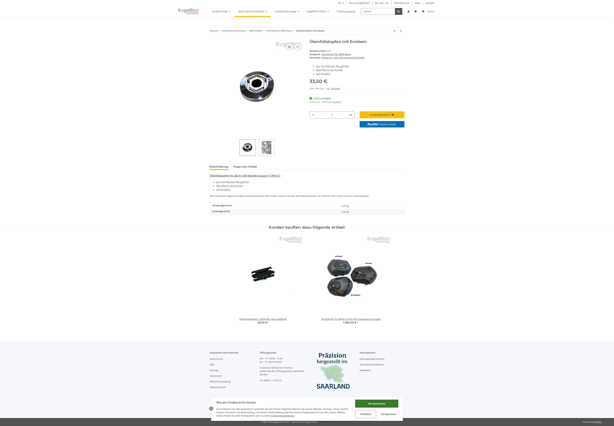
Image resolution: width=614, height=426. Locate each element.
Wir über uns (382, 2)
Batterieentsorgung (220, 381)
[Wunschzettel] (415, 11)
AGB (212, 364)
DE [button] (339, 2)
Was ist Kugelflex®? (359, 2)
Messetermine (401, 2)
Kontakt (430, 2)
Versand (335, 88)
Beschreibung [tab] (219, 166)
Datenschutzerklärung (282, 415)
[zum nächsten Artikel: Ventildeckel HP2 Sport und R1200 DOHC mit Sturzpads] (401, 30)
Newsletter (365, 370)
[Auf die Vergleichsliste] (289, 46)
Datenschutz (216, 358)
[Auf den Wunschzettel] (297, 46)
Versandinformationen (372, 364)
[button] (408, 11)
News (418, 2)
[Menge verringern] (313, 114)
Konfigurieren (388, 414)
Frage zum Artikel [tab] (245, 166)
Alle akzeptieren (377, 403)
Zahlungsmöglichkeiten (372, 358)
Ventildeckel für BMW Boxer (336, 54)
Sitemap (214, 370)
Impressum (216, 375)
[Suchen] (398, 11)
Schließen (365, 414)
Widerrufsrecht (218, 387)
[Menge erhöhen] (350, 114)
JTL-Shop (597, 422)
